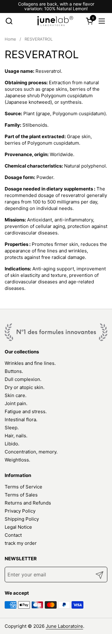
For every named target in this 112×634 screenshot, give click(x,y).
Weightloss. (17, 460)
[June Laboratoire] (55, 21)
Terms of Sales (21, 495)
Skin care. (15, 395)
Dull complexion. (23, 379)
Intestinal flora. (21, 419)
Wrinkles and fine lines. (30, 363)
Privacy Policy (20, 511)
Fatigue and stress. (26, 411)
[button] (9, 21)
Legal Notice (18, 527)
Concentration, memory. (31, 452)
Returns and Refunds (28, 503)
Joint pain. (16, 403)
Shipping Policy (22, 519)
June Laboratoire (64, 626)
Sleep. (12, 428)
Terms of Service (23, 487)
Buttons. (14, 371)
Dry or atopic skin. (24, 387)
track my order (21, 543)
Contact (13, 535)
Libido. (12, 444)
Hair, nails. (16, 436)
